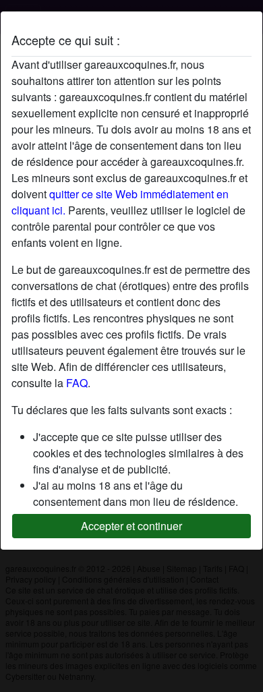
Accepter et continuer (131, 526)
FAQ (77, 383)
